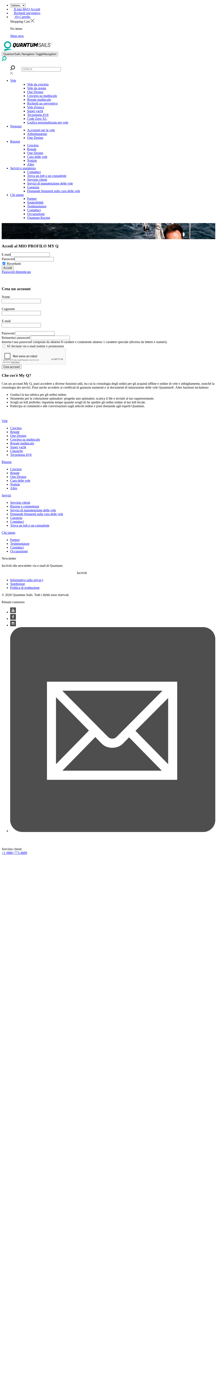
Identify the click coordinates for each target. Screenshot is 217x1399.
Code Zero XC (37, 118)
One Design (35, 92)
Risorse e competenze (24, 506)
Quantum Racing (38, 217)
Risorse (15, 141)
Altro (30, 164)
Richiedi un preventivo (42, 103)
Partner (32, 198)
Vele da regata (36, 88)
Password (8, 259)
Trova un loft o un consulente (46, 176)
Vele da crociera (38, 84)
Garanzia (33, 187)
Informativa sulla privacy (26, 580)
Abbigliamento (37, 134)
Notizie (32, 160)
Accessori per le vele (41, 130)
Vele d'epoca (35, 107)
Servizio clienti (37, 179)
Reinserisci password (16, 337)
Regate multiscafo (39, 99)
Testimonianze (36, 206)
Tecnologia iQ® (38, 115)
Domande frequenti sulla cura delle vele (53, 191)
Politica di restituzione (25, 587)
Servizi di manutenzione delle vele (50, 183)
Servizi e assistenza (23, 168)
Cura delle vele (37, 157)
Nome (6, 297)
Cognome (8, 309)
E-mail (6, 254)
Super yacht (35, 111)
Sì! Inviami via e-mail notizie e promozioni (35, 346)
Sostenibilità (35, 202)
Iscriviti (82, 573)
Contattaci (34, 172)
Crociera (33, 145)
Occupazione (36, 214)
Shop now (17, 36)
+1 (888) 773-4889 (14, 853)
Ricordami (14, 263)
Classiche (16, 451)
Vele (13, 80)
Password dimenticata (16, 272)
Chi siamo (17, 195)
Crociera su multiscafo (42, 96)
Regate (31, 149)
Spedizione (17, 584)
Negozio (16, 126)
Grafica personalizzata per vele (47, 122)
